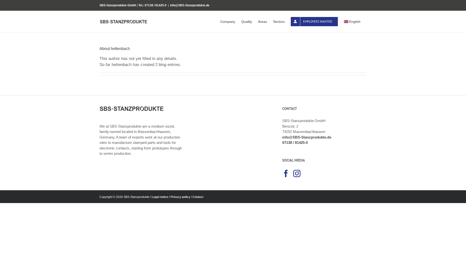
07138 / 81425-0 (295, 142)
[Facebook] (286, 173)
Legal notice (160, 197)
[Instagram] (296, 173)
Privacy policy (180, 197)
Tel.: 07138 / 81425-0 (152, 5)
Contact (197, 197)
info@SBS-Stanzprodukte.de (189, 5)
